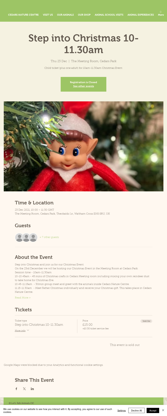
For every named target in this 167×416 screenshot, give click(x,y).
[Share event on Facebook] (16, 388)
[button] (160, 10)
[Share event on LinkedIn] (32, 388)
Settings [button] (121, 410)
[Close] (163, 410)
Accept (152, 410)
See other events (83, 86)
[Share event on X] (24, 388)
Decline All (136, 410)
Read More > (23, 298)
